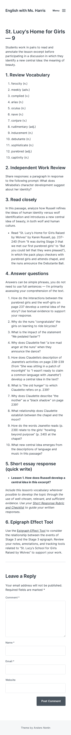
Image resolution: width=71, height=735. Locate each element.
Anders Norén (42, 727)
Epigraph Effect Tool (31, 530)
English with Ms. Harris (25, 10)
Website (10, 679)
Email (9, 661)
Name (10, 642)
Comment (12, 597)
